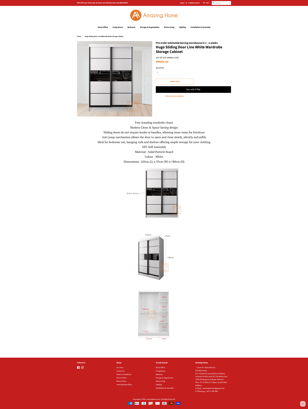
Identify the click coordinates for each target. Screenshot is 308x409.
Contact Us (120, 371)
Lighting (182, 27)
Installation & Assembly (200, 27)
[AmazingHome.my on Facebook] (78, 368)
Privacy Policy (121, 378)
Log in (182, 3)
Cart (207, 3)
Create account (193, 3)
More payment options (174, 96)
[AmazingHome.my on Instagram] (82, 368)
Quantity (160, 67)
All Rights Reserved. (168, 399)
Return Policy (121, 381)
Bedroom (131, 27)
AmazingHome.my (153, 399)
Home (79, 36)
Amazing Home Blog (124, 384)
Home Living (169, 27)
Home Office (103, 27)
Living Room (117, 27)
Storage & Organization (149, 27)
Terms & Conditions (123, 374)
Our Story (120, 367)
